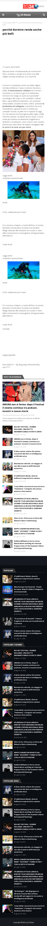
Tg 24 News (23, 14)
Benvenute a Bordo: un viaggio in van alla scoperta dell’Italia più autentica (28, 465)
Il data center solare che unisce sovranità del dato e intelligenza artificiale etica (28, 453)
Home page (7, 23)
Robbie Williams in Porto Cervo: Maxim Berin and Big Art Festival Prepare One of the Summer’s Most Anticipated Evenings (29, 545)
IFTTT (7, 367)
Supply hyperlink (9, 355)
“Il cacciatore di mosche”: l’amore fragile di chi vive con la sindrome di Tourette (29, 621)
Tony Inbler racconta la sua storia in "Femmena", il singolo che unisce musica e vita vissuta (29, 488)
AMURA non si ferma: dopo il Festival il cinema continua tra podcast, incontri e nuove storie (23, 408)
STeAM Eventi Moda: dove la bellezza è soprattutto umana (27, 477)
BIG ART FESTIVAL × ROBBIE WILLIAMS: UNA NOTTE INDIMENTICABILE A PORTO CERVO (28, 429)
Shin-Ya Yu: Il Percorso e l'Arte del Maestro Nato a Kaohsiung (28, 519)
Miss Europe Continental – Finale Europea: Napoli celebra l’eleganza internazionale (28, 589)
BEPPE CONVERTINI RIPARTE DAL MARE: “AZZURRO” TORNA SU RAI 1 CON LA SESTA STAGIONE (28, 531)
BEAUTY (15, 23)
